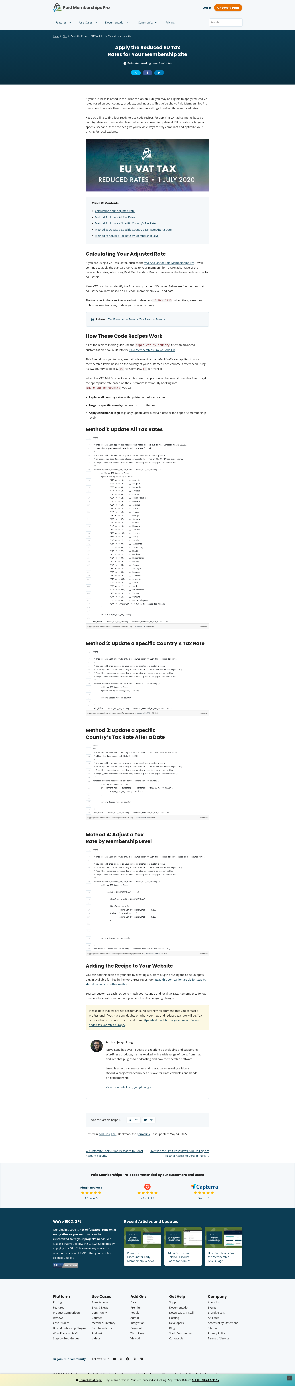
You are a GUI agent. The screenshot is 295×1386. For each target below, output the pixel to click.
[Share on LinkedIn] (159, 72)
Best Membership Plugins (69, 1328)
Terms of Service (218, 1338)
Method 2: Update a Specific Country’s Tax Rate (125, 223)
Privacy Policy (217, 1333)
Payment (136, 1328)
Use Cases (85, 22)
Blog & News (100, 1307)
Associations (100, 1302)
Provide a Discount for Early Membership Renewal (141, 1257)
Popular (135, 1312)
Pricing (170, 22)
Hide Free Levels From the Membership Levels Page (222, 1257)
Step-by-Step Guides (66, 1338)
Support (174, 1302)
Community (145, 22)
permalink (143, 1134)
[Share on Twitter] (136, 72)
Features (61, 22)
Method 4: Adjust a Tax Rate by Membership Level (127, 236)
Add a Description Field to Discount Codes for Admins (179, 1257)
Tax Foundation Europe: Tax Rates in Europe (136, 319)
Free (133, 1302)
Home (56, 36)
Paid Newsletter (102, 1328)
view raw (204, 626)
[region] (147, 529)
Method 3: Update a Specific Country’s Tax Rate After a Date (133, 229)
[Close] (289, 1378)
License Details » (64, 1258)
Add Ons (104, 1134)
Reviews (58, 1318)
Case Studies (61, 1323)
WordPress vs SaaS (65, 1333)
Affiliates (213, 1318)
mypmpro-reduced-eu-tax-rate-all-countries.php (110, 626)
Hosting (174, 1318)
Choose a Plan (228, 8)
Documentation (115, 22)
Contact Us (176, 1338)
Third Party (137, 1333)
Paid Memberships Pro (98, 5)
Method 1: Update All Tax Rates (115, 217)
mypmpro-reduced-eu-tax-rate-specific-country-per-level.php (116, 953)
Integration (137, 1323)
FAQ (113, 1134)
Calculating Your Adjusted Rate (115, 211)
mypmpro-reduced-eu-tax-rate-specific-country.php (112, 713)
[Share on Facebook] (147, 72)
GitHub (151, 626)
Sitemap (213, 1328)
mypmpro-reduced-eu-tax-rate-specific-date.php (110, 817)
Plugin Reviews (91, 1187)
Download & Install (181, 1312)
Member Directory (103, 1323)
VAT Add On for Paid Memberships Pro (169, 263)
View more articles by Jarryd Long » (128, 1087)
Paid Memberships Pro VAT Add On (152, 350)
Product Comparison (66, 1312)
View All (135, 1338)
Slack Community (180, 1333)
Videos (96, 1338)
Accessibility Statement (223, 1323)
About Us (214, 1302)
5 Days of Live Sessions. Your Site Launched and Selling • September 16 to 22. (149, 1380)
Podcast (97, 1333)
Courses (97, 1318)
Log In (207, 8)
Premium (136, 1307)
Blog (65, 36)
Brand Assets (216, 1312)
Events (212, 1307)
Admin (134, 1318)
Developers (176, 1323)
